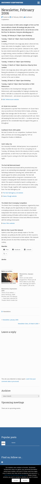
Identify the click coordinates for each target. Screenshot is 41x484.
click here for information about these (15, 475)
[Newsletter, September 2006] (10, 294)
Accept (16, 480)
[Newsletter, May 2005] (9, 277)
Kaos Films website (9, 223)
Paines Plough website (10, 196)
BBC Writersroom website (11, 99)
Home (13, 443)
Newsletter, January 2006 (10, 320)
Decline (25, 480)
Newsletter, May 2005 (8, 283)
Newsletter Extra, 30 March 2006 (28, 324)
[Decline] (39, 475)
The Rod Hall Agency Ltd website (13, 193)
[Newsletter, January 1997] (29, 279)
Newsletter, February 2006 (17, 11)
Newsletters (7, 311)
